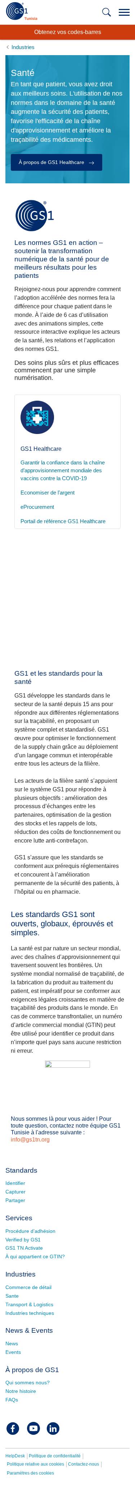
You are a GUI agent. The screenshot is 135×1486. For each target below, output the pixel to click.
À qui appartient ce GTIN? (35, 1256)
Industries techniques (29, 1313)
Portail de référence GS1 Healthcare (63, 521)
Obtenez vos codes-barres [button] (67, 32)
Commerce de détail (28, 1287)
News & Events (29, 1330)
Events (13, 1352)
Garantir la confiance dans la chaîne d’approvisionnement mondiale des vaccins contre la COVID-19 (63, 470)
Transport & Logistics (29, 1304)
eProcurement (37, 507)
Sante (12, 1296)
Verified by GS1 (23, 1240)
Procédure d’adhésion (30, 1231)
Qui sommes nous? (27, 1382)
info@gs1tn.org (30, 1140)
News (11, 1343)
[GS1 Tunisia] (21, 10)
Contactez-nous (83, 1464)
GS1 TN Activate (24, 1248)
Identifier (15, 1183)
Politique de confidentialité (55, 1455)
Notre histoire (20, 1391)
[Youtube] (33, 1428)
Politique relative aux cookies (35, 1464)
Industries (20, 1274)
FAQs (11, 1400)
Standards (21, 1170)
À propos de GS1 (32, 1370)
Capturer (15, 1192)
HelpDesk (15, 1455)
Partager (15, 1200)
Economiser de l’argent (48, 493)
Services (18, 1218)
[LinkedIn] (53, 1428)
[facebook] (12, 1428)
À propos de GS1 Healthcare (52, 162)
